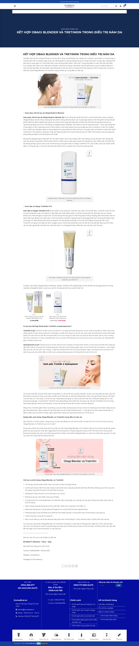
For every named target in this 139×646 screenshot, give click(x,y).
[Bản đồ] (15, 6)
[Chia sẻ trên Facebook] (62, 566)
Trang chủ (60, 12)
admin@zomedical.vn (26, 610)
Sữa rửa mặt (107, 639)
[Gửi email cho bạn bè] (69, 566)
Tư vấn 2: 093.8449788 (56, 603)
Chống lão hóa (56, 639)
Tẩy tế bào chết (69, 639)
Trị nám (31, 639)
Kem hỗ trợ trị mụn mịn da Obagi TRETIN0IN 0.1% (34, 317)
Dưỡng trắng (94, 639)
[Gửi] (116, 6)
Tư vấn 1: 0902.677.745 (56, 600)
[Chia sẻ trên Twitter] (66, 566)
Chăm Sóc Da (43, 639)
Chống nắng (18, 639)
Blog (80, 12)
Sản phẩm (72, 12)
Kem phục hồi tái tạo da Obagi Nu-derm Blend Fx (57, 317)
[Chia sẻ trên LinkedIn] (76, 566)
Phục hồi (119, 639)
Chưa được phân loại (69, 29)
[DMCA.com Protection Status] (42, 643)
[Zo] (69, 6)
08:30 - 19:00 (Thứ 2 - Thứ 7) (28, 613)
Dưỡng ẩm (81, 639)
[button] (124, 6)
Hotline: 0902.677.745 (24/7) (28, 616)
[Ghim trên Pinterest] (73, 566)
